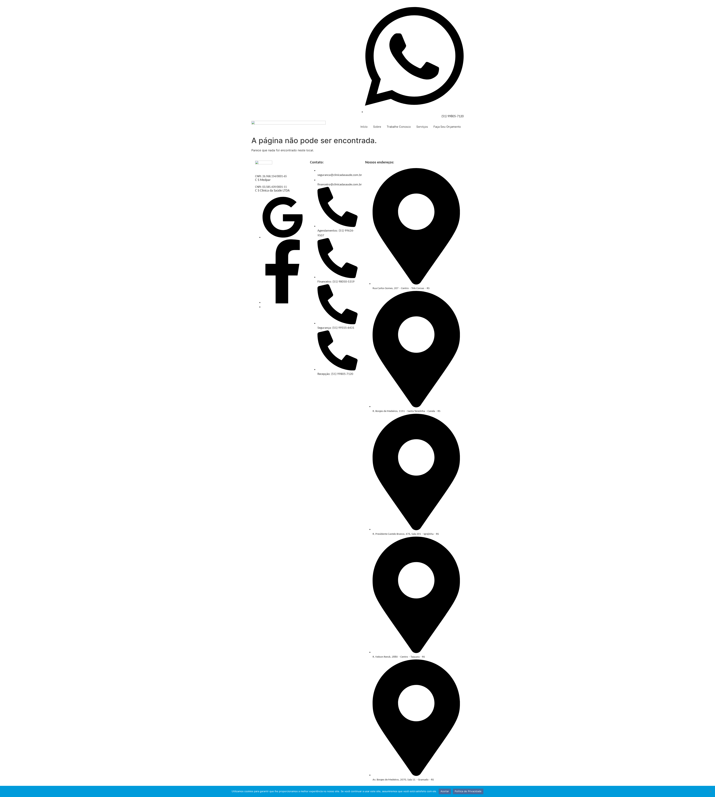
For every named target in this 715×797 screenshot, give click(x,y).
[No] (710, 791)
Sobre (377, 126)
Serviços (422, 126)
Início (364, 126)
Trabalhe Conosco (399, 126)
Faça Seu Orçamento (447, 126)
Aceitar (445, 791)
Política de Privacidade (468, 791)
